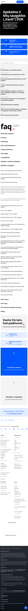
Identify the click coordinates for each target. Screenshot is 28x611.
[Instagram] (22, 429)
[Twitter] (9, 429)
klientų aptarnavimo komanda (19, 590)
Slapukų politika (10, 570)
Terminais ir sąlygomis (21, 569)
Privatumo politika (4, 570)
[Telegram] (18, 429)
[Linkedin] (5, 429)
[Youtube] (14, 429)
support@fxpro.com (4, 595)
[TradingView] (26, 429)
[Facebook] (1, 429)
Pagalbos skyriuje (16, 413)
